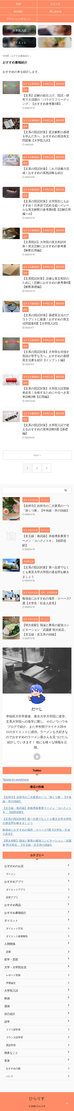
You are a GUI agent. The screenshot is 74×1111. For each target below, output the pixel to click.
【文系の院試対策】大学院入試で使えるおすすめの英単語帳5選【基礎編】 (45, 429)
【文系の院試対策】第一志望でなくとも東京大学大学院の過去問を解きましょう (45, 572)
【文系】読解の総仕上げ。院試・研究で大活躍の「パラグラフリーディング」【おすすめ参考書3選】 (45, 99)
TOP (18, 4)
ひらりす (55, 4)
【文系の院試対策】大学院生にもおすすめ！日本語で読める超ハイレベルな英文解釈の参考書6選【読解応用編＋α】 (46, 207)
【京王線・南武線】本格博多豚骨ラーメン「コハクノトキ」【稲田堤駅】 (45, 540)
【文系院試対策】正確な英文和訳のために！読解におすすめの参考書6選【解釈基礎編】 (46, 282)
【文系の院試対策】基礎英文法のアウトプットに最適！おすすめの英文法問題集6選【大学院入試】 (45, 319)
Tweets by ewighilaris (16, 780)
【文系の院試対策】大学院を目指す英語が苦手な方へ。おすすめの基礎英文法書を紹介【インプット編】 (45, 355)
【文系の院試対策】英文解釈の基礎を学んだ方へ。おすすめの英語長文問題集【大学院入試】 (45, 136)
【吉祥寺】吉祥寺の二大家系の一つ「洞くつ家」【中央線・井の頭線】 (37, 799)
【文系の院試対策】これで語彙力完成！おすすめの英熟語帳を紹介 (45, 170)
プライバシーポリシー (18, 18)
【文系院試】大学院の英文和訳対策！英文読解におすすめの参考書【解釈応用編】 (44, 246)
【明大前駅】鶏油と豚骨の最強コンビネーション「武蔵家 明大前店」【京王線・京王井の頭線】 (45, 629)
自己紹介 (18, 11)
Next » (37, 455)
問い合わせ (56, 11)
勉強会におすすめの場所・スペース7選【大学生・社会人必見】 (36, 832)
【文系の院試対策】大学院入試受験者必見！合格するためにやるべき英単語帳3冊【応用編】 (45, 392)
